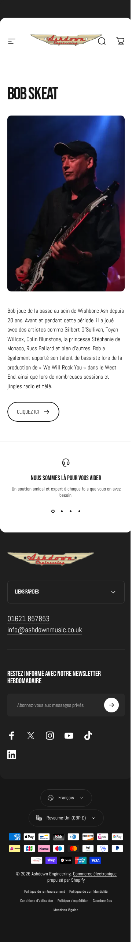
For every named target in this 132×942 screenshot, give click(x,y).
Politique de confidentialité (86, 883)
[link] (33, 412)
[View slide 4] (79, 511)
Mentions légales (63, 901)
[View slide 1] (52, 511)
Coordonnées (99, 892)
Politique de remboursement (42, 883)
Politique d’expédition (70, 892)
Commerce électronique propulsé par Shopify (79, 868)
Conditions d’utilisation (33, 892)
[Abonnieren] (106, 697)
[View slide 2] (61, 511)
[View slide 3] (70, 511)
